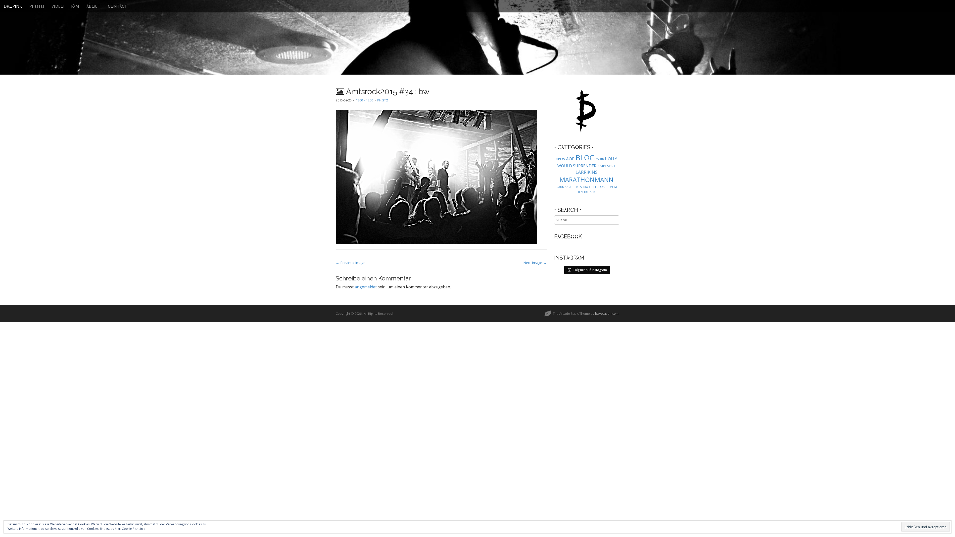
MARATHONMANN (587, 179)
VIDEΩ (57, 6)
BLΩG (585, 158)
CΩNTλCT (117, 6)
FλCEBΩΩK (568, 236)
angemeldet (366, 287)
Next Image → (535, 262)
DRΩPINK (13, 6)
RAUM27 (562, 187)
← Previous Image (350, 262)
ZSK (592, 191)
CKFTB (600, 159)
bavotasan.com (607, 313)
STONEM (611, 187)
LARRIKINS (586, 172)
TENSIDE (583, 192)
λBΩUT (93, 6)
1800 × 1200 (364, 100)
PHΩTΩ (36, 6)
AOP (570, 159)
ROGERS (574, 187)
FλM (75, 6)
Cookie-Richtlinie (133, 529)
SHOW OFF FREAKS (592, 187)
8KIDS (560, 159)
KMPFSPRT (606, 166)
